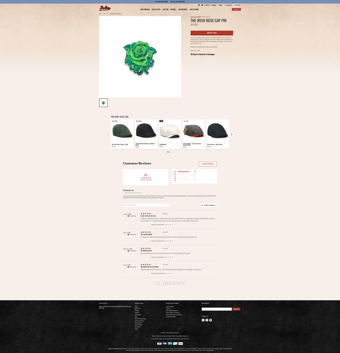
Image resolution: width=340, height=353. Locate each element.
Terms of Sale (155, 336)
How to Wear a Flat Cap (172, 312)
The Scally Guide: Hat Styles (174, 314)
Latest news (103, 303)
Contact (137, 310)
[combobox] (208, 205)
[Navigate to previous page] (156, 283)
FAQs (136, 329)
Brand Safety (138, 324)
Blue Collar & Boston (172, 310)
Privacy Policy (171, 336)
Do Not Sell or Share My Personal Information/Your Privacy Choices (170, 338)
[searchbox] (146, 205)
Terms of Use (163, 336)
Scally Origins (170, 306)
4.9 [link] (200, 17)
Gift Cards (138, 327)
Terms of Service (139, 320)
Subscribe (236, 309)
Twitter (203, 320)
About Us (137, 308)
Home (100, 13)
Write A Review (208, 164)
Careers (137, 312)
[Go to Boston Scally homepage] (105, 8)
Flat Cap (168, 308)
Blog (136, 316)
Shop (136, 306)
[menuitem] (199, 5)
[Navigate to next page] (183, 283)
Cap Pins (106, 13)
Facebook (206, 320)
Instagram (210, 320)
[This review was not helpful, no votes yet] (170, 224)
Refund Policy (139, 322)
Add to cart (212, 33)
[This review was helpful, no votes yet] (166, 224)
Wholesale (138, 314)
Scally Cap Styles (171, 316)
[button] (231, 134)
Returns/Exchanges (140, 318)
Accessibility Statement (182, 336)
